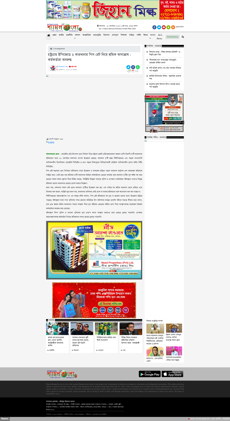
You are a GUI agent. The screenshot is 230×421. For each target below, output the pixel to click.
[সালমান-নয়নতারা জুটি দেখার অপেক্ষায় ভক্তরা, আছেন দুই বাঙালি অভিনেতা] (82, 328)
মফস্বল (77, 35)
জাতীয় (61, 35)
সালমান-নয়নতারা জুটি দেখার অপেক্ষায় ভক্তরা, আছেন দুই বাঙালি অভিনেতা (80, 341)
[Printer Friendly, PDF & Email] (133, 71)
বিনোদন (106, 35)
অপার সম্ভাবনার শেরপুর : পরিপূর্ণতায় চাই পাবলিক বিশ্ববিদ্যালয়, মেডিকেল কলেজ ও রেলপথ (155, 339)
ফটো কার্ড (73, 67)
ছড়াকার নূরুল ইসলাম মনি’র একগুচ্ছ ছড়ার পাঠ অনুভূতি (164, 85)
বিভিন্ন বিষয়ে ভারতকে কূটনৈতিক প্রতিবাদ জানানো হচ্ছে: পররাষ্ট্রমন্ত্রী (130, 340)
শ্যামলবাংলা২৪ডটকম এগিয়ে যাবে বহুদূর (173, 358)
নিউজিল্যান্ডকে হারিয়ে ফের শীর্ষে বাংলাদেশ (106, 338)
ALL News (159, 37)
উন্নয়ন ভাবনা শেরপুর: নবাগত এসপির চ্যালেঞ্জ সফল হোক (173, 337)
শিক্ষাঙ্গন (124, 35)
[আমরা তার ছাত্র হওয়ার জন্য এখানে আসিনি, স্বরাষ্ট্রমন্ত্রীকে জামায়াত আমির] (57, 328)
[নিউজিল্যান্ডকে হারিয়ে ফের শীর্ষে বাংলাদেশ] (106, 328)
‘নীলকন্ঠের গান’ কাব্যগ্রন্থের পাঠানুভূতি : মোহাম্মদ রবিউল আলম (163, 61)
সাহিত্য (131, 35)
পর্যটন (139, 35)
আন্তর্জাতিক (87, 35)
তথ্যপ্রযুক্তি (97, 35)
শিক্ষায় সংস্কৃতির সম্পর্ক (154, 321)
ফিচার (145, 35)
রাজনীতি (69, 35)
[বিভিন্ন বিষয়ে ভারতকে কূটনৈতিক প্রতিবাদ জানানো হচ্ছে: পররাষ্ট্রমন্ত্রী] (131, 328)
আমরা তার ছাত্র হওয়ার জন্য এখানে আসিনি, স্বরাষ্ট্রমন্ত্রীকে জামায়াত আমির (56, 341)
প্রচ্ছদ (54, 35)
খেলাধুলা (115, 35)
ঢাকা (124, 350)
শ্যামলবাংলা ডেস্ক (62, 67)
